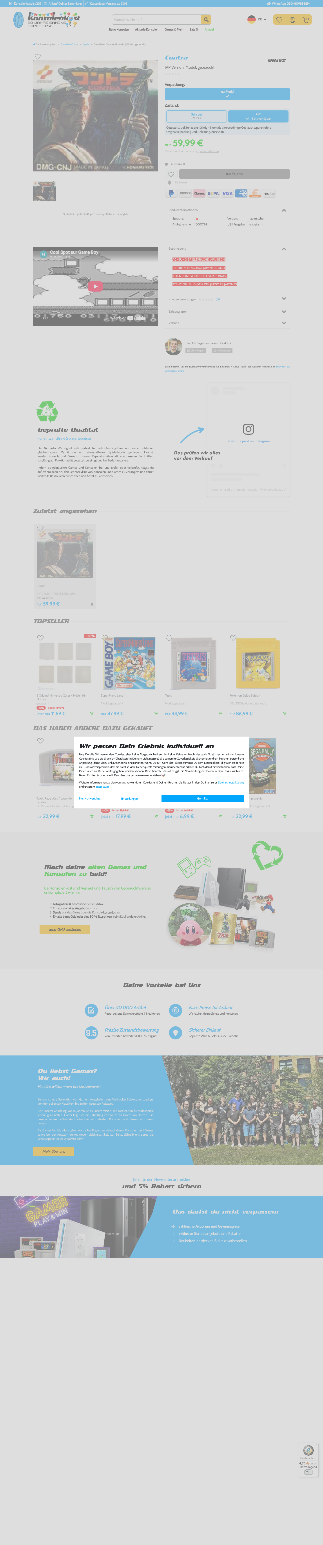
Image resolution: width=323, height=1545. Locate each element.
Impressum (102, 786)
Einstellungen (129, 799)
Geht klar (203, 798)
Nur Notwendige (89, 798)
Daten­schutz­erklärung (231, 782)
